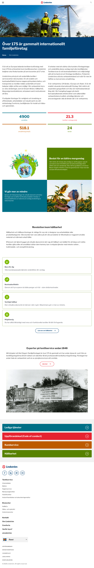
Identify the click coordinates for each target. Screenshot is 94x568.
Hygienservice (7, 489)
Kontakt (5, 518)
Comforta (6, 525)
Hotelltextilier (6, 494)
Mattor (4, 486)
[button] (91, 2)
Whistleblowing (7, 560)
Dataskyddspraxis (8, 549)
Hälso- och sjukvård (8, 509)
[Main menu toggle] (3, 2)
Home (4, 55)
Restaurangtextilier (8, 492)
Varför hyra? (7, 529)
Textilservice (7, 480)
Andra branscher (7, 512)
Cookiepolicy (6, 553)
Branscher (6, 503)
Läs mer (47, 364)
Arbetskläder (6, 483)
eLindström (7, 533)
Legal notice (6, 556)
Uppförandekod (7, 546)
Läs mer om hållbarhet (47, 331)
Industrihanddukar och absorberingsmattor (16, 497)
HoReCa (5, 506)
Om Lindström (8, 521)
